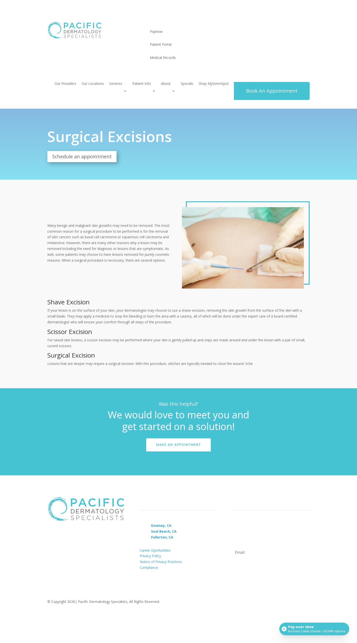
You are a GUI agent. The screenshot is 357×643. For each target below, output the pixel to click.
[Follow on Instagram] (61, 616)
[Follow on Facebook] (51, 616)
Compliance (149, 567)
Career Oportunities (155, 550)
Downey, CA (161, 525)
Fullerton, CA (162, 537)
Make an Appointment (178, 444)
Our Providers (65, 84)
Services (115, 84)
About (165, 84)
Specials (187, 84)
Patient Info (141, 84)
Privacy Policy (150, 556)
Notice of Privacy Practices (161, 561)
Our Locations (93, 84)
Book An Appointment (272, 91)
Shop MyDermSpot (214, 84)
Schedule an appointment (82, 156)
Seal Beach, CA (164, 531)
